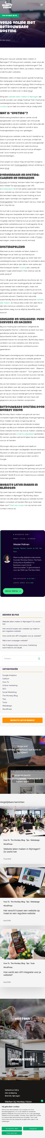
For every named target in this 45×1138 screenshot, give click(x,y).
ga (22, 258)
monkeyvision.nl (8, 189)
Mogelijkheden (22, 1059)
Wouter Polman (21, 544)
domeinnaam (20, 185)
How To (5, 682)
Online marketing (9, 685)
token (39, 237)
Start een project (17, 505)
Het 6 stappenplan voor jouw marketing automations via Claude (19, 646)
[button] (41, 5)
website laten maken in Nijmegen (23, 97)
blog (30, 91)
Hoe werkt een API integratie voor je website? (21, 636)
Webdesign (7, 706)
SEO (4, 689)
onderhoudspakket (25, 434)
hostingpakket (21, 165)
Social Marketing (9, 692)
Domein (3, 182)
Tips (4, 699)
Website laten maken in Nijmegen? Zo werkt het (21, 623)
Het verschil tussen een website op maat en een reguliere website (21, 630)
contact (3, 106)
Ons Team (22, 1019)
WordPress (23, 418)
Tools (4, 702)
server (21, 336)
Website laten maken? (22, 720)
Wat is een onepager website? (15, 641)
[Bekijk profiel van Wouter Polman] (7, 558)
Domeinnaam (10, 175)
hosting (8, 31)
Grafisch (5, 679)
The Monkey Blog (9, 16)
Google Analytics (9, 675)
